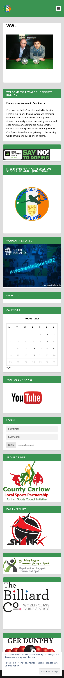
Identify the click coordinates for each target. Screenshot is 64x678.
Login (11, 445)
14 (33, 348)
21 (33, 355)
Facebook (12, 295)
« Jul (8, 367)
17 (54, 348)
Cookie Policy (12, 665)
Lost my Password (26, 445)
